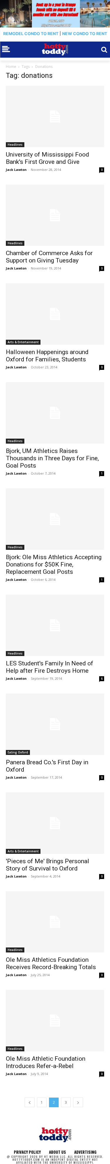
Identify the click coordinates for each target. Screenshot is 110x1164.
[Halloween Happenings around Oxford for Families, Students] (55, 314)
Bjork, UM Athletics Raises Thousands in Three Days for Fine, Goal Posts (52, 458)
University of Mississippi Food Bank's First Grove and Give (47, 158)
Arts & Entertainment (23, 342)
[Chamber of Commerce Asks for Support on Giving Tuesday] (55, 215)
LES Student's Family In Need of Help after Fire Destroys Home (49, 667)
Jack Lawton (16, 169)
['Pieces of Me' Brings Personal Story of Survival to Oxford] (55, 823)
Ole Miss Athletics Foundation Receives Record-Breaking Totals (51, 963)
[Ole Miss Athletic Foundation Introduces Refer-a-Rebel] (55, 1020)
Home (11, 66)
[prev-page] (30, 1102)
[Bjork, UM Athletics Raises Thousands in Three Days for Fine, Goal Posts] (55, 413)
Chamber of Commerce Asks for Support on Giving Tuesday (49, 257)
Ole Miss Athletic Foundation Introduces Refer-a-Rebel (45, 1062)
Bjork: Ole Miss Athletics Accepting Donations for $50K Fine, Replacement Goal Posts (53, 564)
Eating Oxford (18, 752)
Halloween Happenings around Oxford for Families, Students (47, 355)
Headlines (15, 145)
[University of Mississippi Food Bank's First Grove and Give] (55, 116)
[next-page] (78, 1102)
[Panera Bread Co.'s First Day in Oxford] (55, 724)
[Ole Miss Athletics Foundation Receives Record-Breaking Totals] (55, 922)
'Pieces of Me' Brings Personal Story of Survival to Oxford (47, 865)
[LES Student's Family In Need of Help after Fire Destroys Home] (55, 625)
